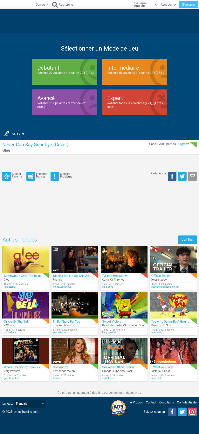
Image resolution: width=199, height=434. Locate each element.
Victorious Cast (160, 371)
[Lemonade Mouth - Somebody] (74, 351)
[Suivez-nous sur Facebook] (172, 412)
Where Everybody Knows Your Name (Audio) (34, 367)
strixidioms (108, 378)
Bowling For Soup (162, 325)
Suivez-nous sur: (155, 412)
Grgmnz (183, 144)
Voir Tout (188, 240)
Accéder (166, 4)
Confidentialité (187, 402)
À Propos (136, 402)
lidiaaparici (10, 286)
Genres (40, 4)
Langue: (7, 403)
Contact (151, 402)
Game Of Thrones (113, 279)
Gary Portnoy (12, 371)
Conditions (166, 402)
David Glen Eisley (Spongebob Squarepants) (129, 325)
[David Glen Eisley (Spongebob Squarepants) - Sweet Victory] (124, 305)
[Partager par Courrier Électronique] (192, 176)
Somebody (60, 367)
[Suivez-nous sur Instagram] (192, 412)
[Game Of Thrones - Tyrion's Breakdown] (124, 259)
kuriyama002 (109, 332)
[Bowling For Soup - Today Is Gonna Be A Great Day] (173, 305)
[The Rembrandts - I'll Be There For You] (74, 305)
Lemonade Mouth (64, 371)
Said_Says (107, 286)
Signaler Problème (66, 175)
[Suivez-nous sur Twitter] (182, 412)
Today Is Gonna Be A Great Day (172, 321)
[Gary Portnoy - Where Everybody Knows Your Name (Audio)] (25, 351)
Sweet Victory (111, 321)
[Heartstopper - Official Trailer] (173, 259)
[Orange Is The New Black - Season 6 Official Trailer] (124, 351)
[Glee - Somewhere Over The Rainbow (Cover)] (25, 259)
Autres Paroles (19, 239)
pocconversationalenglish (165, 286)
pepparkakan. (60, 332)
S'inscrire (188, 4)
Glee (6, 150)
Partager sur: (159, 173)
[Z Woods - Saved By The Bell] (25, 305)
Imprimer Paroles (41, 175)
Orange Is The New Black (117, 371)
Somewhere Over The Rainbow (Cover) (30, 276)
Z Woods (9, 325)
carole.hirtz (10, 332)
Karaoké (18, 133)
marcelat (156, 332)
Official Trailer (160, 276)
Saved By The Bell (16, 321)
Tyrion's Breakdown (115, 276)
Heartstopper (159, 279)
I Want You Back (162, 367)
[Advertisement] (99, 21)
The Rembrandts (63, 325)
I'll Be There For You (66, 321)
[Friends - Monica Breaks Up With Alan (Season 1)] (74, 259)
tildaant (57, 378)
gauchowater (11, 378)
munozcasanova (62, 286)
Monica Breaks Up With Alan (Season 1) (80, 276)
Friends (57, 279)
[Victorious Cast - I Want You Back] (173, 351)
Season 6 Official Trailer (118, 367)
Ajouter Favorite (17, 175)
